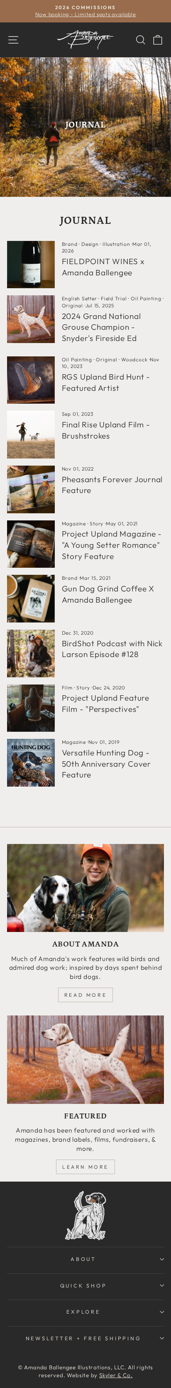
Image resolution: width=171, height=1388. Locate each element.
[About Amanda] (85, 888)
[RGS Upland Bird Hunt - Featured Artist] (31, 380)
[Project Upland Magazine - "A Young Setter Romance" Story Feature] (31, 544)
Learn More (85, 1167)
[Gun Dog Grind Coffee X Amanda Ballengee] (31, 599)
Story (96, 523)
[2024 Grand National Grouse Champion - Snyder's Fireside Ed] (31, 319)
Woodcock (134, 359)
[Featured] (85, 1059)
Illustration (116, 244)
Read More (85, 995)
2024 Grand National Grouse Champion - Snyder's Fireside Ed (101, 327)
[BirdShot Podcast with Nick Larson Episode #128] (31, 653)
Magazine (74, 523)
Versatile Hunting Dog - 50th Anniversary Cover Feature (106, 764)
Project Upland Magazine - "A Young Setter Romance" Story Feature (112, 545)
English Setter (79, 298)
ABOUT (83, 1259)
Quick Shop (83, 1285)
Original (72, 305)
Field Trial (114, 298)
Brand (70, 244)
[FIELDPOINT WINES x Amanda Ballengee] (31, 265)
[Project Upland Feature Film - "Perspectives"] (31, 708)
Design (90, 244)
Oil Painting (146, 298)
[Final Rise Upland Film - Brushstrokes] (31, 435)
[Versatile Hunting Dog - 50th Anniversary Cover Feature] (31, 763)
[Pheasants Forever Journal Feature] (31, 489)
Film (67, 687)
